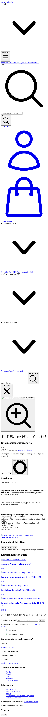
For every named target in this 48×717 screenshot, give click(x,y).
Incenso (16, 371)
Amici (21, 371)
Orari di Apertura (12, 680)
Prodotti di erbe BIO (10, 223)
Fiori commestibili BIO (25, 272)
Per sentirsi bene (7, 371)
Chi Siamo (9, 672)
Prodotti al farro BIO (9, 272)
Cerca (3, 65)
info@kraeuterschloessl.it (10, 663)
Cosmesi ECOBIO (10, 323)
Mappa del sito (11, 689)
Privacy (8, 694)
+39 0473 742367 (7, 647)
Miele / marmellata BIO (11, 274)
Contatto (9, 676)
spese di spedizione (25, 450)
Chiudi (4, 715)
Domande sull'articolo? (9, 537)
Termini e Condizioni (13, 698)
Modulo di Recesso (13, 692)
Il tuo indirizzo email (8, 620)
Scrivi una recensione (9, 547)
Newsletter (10, 678)
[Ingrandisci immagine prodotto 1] (18, 414)
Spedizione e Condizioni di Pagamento (20, 696)
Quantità (4, 474)
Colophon (9, 674)
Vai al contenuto (7, 2)
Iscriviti (41, 620)
